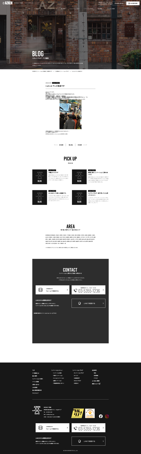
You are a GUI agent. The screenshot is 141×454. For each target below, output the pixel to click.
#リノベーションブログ (79, 373)
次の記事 (80, 145)
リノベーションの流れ (89, 8)
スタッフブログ (56, 83)
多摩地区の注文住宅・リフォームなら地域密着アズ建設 (57, 133)
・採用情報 (95, 375)
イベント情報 (35, 382)
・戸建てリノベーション (58, 375)
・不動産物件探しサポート (58, 383)
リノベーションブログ (74, 8)
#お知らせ (76, 383)
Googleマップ (58, 409)
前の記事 (61, 145)
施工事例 (63, 8)
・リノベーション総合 (57, 373)
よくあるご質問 (111, 8)
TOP (29, 8)
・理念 (94, 373)
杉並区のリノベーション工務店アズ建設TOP (42, 71)
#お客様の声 (77, 378)
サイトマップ (35, 393)
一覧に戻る (70, 145)
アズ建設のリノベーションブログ (62, 71)
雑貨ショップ (95, 384)
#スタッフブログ (77, 380)
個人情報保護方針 (37, 390)
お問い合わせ (35, 384)
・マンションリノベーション (58, 378)
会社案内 (94, 370)
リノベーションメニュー (57, 370)
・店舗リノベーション (57, 380)
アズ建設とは (37, 8)
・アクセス (95, 378)
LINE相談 (34, 387)
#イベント (76, 375)
